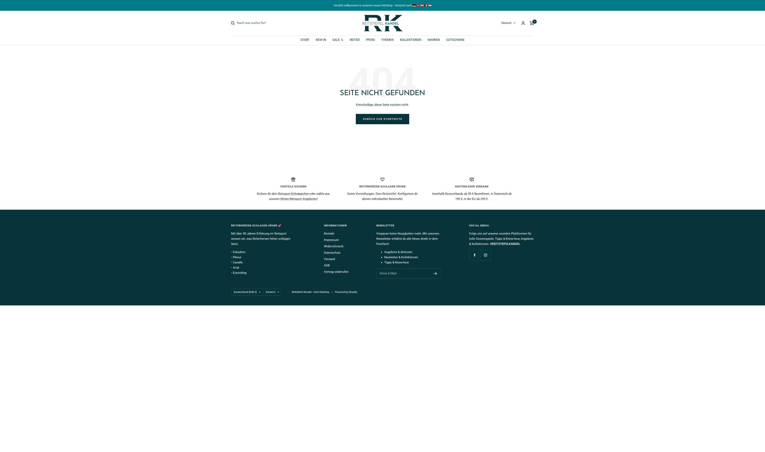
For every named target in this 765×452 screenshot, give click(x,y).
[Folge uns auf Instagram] (485, 255)
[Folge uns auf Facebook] (474, 255)
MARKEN (434, 40)
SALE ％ (337, 40)
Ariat (236, 267)
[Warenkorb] (532, 23)
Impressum (331, 240)
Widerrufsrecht (333, 246)
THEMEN (387, 40)
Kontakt (329, 233)
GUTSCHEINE (455, 40)
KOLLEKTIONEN (410, 40)
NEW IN (321, 40)
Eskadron (239, 252)
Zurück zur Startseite (382, 118)
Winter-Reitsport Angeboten (298, 199)
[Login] (523, 23)
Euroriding (239, 273)
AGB (327, 265)
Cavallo (238, 262)
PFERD (370, 40)
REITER (355, 40)
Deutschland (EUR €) (245, 292)
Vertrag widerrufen (336, 272)
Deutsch (506, 22)
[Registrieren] (435, 273)
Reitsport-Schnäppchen (293, 194)
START (305, 40)
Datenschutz (332, 252)
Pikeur (237, 257)
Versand (329, 259)
